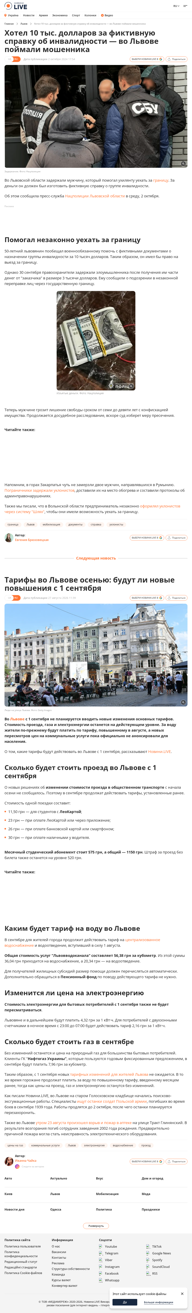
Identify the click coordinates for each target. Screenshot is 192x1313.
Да (125, 1302)
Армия (43, 15)
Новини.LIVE (159, 751)
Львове (17, 718)
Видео (109, 15)
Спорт (76, 15)
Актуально (58, 1178)
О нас (56, 1246)
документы (75, 524)
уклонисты (116, 524)
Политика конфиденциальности (21, 1254)
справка (96, 524)
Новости (28, 15)
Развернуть (96, 1226)
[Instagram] (17, 1166)
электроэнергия (94, 1145)
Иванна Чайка (25, 1161)
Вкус (99, 1178)
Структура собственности (71, 1269)
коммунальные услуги (45, 1145)
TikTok (157, 1246)
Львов (23, 23)
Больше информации (158, 1302)
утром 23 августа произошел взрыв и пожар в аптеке (84, 1122)
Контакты (59, 1258)
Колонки (90, 15)
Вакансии (59, 1252)
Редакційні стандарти (20, 1267)
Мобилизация (107, 1194)
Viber (108, 1260)
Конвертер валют (64, 1286)
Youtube (111, 1246)
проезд (146, 1145)
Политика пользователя (22, 1246)
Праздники (151, 1209)
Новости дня (14, 1209)
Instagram (112, 1267)
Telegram (111, 1253)
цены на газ (15, 1145)
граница (13, 524)
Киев (8, 1194)
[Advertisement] (72, 217)
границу (160, 180)
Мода (146, 1194)
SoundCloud (161, 1267)
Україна (13, 15)
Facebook (112, 1273)
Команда (58, 1274)
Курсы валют (61, 1280)
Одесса (55, 1209)
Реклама (58, 1263)
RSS (155, 1273)
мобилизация (51, 524)
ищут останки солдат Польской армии (112, 1101)
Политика (104, 1209)
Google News (161, 1253)
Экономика (60, 15)
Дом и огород (152, 1178)
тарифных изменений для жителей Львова (109, 1074)
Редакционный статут (20, 1262)
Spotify (157, 1260)
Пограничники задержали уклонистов (39, 490)
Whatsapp (112, 1280)
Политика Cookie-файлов (23, 1273)
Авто (8, 1178)
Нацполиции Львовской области (95, 195)
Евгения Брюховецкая (32, 540)
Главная (9, 23)
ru (175, 6)
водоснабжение (123, 1145)
